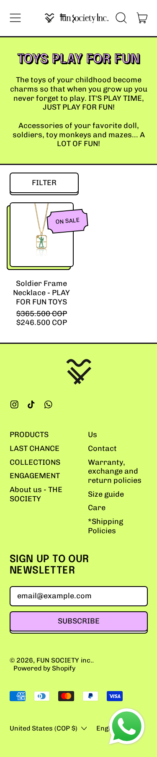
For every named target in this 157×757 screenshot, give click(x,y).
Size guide (106, 494)
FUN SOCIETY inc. (64, 660)
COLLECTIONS (35, 462)
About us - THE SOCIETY (36, 494)
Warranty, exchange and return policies (115, 471)
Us (92, 434)
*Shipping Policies (105, 526)
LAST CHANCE (34, 448)
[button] (121, 18)
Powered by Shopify (44, 668)
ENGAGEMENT (35, 475)
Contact (102, 448)
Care (97, 507)
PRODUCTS (29, 434)
